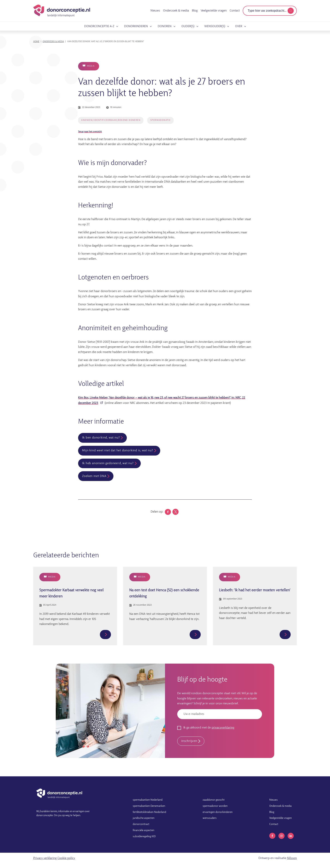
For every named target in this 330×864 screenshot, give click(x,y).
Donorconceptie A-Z (99, 26)
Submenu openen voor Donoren (173, 26)
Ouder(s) (187, 26)
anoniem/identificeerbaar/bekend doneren (110, 120)
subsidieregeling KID (144, 836)
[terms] (291, 11)
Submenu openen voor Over (244, 26)
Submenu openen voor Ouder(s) (196, 26)
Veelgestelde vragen (214, 10)
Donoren (164, 26)
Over (238, 26)
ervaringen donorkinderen (218, 812)
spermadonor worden (215, 806)
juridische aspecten (143, 818)
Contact (235, 10)
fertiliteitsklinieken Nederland (149, 812)
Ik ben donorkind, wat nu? (101, 437)
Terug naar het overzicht (90, 132)
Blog (195, 10)
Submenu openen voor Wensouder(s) (227, 26)
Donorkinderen (136, 26)
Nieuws (155, 10)
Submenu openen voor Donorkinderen (150, 26)
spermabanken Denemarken (149, 806)
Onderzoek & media (176, 10)
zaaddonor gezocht (214, 800)
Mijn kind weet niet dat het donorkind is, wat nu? (117, 450)
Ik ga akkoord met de (208, 727)
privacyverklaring (223, 727)
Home (36, 41)
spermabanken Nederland (148, 800)
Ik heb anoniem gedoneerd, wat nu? (107, 463)
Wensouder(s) (214, 26)
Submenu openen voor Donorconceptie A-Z (116, 26)
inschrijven (189, 741)
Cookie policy (66, 858)
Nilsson (292, 858)
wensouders (210, 818)
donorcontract (141, 824)
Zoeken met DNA (94, 476)
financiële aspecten (143, 830)
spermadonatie (160, 120)
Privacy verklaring (45, 858)
